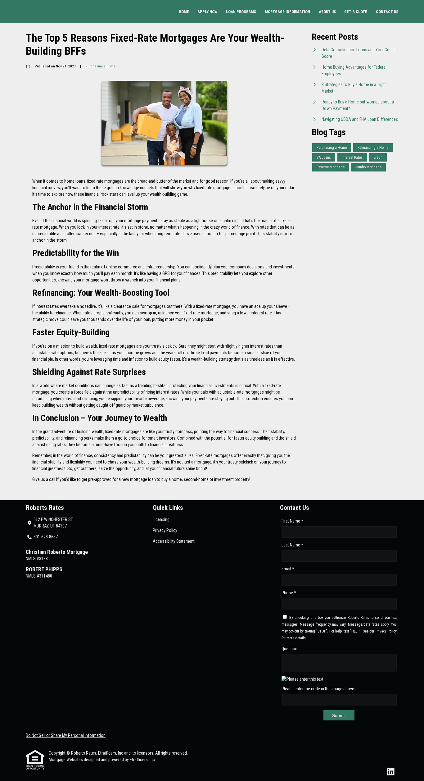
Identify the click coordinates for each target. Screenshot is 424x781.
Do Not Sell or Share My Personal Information (66, 735)
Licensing (161, 519)
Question (289, 648)
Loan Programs (241, 11)
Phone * (289, 592)
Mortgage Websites (66, 759)
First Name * (292, 520)
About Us (327, 11)
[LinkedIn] (390, 772)
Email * (288, 568)
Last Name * (292, 544)
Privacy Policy (165, 530)
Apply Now (207, 11)
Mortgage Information (287, 11)
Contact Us (387, 11)
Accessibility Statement (174, 541)
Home (184, 11)
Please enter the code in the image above (318, 688)
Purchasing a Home (100, 66)
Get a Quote (355, 11)
